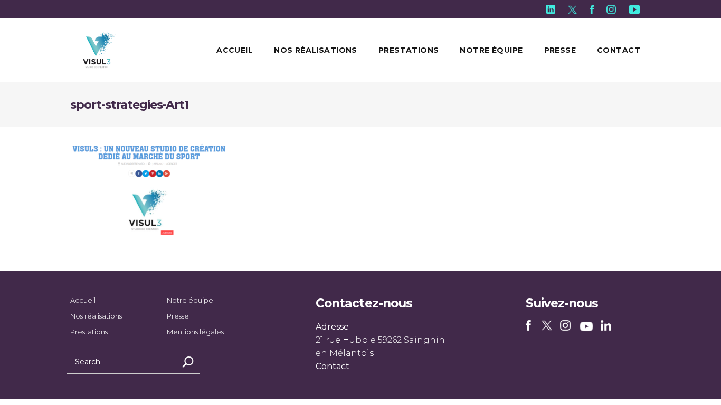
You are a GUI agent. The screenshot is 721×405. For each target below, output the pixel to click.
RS (530, 326)
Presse (178, 316)
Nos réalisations (96, 316)
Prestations (89, 331)
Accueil (83, 300)
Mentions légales (195, 331)
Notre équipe (190, 300)
